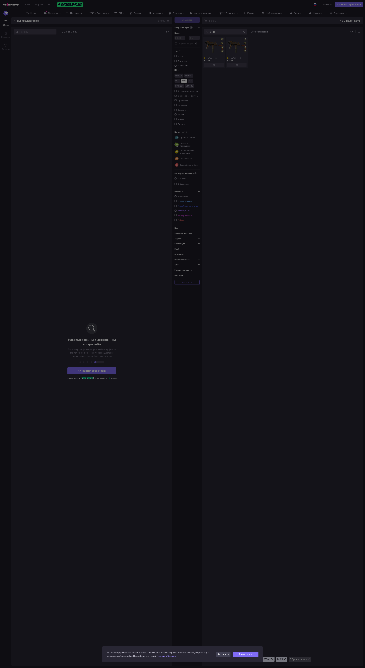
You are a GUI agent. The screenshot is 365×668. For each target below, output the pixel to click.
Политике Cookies (166, 656)
